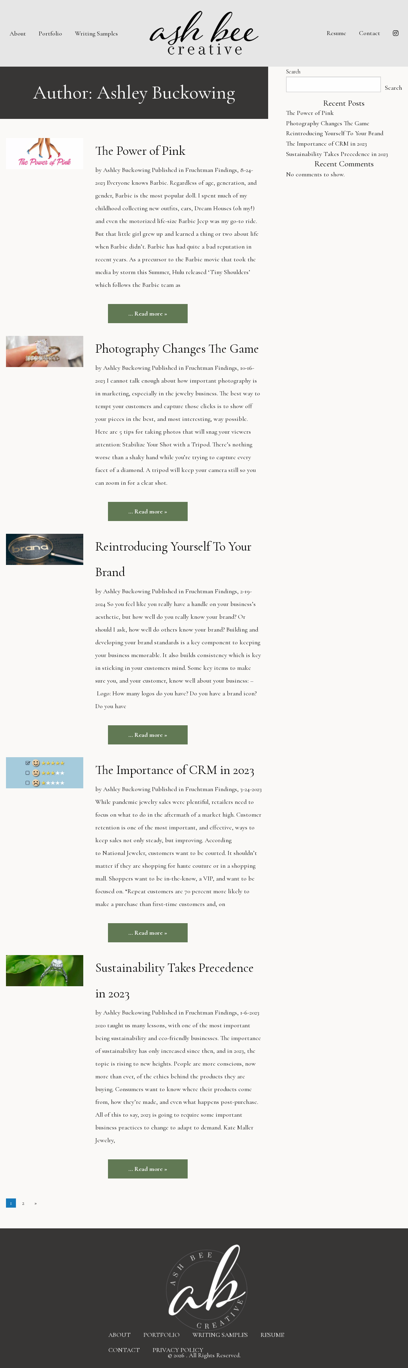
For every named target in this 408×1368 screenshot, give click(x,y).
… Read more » (147, 314)
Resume (336, 33)
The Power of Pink (140, 150)
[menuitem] (17, 33)
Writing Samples (96, 34)
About (18, 34)
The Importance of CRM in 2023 (174, 770)
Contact (369, 33)
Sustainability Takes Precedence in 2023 (337, 154)
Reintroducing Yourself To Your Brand (334, 133)
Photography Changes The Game (177, 348)
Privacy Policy (178, 1350)
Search (293, 71)
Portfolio (50, 34)
